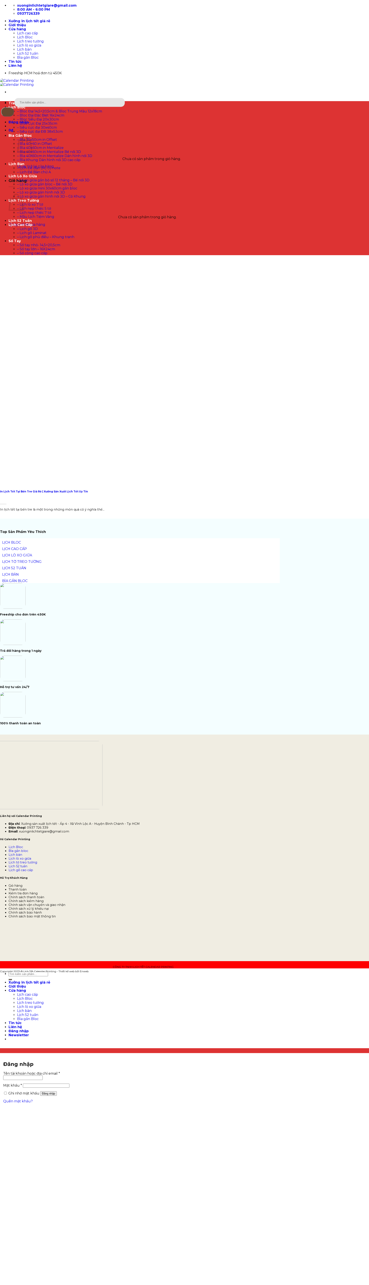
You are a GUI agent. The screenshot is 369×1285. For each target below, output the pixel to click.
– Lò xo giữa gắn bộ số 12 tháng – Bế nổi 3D (53, 180)
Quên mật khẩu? (18, 1101)
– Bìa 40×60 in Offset (34, 144)
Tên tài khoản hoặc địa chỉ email (31, 1073)
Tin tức (15, 62)
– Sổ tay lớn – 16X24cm (36, 249)
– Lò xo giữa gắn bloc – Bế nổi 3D (44, 184)
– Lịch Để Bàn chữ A (34, 172)
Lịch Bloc (25, 37)
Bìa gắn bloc (18, 851)
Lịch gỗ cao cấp (21, 870)
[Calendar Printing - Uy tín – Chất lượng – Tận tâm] (17, 83)
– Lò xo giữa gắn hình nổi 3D (41, 192)
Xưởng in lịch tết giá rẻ (29, 21)
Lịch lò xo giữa (29, 45)
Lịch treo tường (30, 41)
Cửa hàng (17, 29)
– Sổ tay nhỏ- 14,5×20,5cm (38, 245)
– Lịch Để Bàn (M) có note (38, 168)
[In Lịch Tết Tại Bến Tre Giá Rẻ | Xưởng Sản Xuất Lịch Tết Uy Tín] (32, 481)
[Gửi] (7, 111)
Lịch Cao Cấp (20, 225)
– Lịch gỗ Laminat (32, 233)
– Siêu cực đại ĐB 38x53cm (40, 132)
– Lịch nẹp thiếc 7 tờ (34, 213)
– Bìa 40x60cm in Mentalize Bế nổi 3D (49, 152)
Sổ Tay (15, 241)
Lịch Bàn (16, 164)
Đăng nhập (48, 1093)
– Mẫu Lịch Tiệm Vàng (35, 217)
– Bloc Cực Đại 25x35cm (37, 123)
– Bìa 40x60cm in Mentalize (40, 148)
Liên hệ (15, 66)
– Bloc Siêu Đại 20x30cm (38, 119)
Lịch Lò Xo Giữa (23, 176)
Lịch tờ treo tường (23, 862)
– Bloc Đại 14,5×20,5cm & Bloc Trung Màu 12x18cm (59, 111)
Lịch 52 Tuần (20, 221)
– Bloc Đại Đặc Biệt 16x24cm (40, 115)
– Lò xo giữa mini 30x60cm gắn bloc (47, 188)
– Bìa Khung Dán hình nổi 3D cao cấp (49, 160)
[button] (11, 130)
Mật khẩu (12, 1085)
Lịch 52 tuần (27, 53)
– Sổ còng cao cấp (32, 253)
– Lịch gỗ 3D (27, 229)
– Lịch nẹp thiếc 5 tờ (34, 209)
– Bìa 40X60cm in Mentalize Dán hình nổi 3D (54, 156)
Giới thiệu (17, 25)
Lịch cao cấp (27, 33)
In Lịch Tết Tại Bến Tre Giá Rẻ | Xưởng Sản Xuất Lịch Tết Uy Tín (44, 491)
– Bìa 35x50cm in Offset (37, 140)
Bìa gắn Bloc (28, 57)
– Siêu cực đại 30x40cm (37, 127)
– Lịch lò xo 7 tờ (30, 204)
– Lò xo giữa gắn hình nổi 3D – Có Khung (51, 196)
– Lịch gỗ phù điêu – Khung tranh (45, 237)
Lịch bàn (24, 49)
